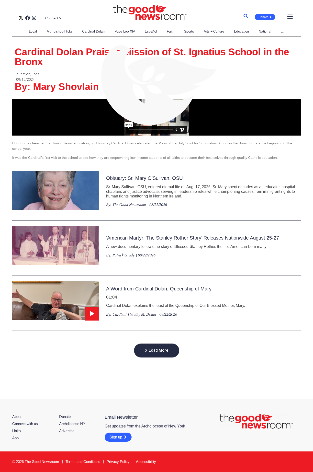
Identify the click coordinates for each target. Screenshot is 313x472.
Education (241, 31)
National (265, 31)
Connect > (53, 18)
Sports (189, 31)
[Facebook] (27, 17)
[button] (156, 350)
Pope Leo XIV (124, 31)
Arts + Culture (214, 31)
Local (33, 31)
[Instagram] (34, 17)
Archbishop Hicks (60, 31)
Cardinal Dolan (93, 31)
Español (151, 31)
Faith (170, 31)
